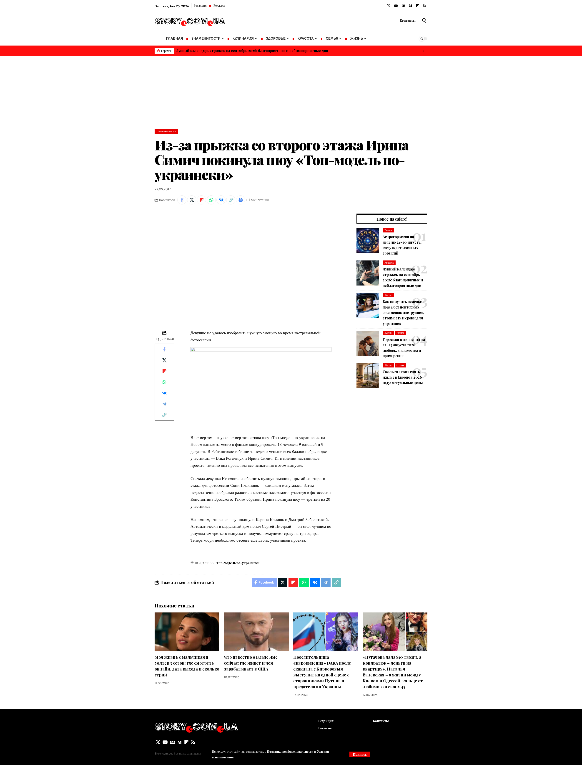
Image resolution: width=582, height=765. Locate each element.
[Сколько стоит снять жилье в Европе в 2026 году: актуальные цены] (367, 375)
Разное (388, 230)
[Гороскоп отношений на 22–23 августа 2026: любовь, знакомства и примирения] (367, 343)
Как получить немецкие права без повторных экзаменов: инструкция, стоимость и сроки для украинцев (403, 312)
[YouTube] (396, 6)
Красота (389, 262)
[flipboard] (417, 6)
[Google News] (403, 6)
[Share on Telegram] (164, 403)
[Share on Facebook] (181, 199)
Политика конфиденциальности (290, 751)
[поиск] (424, 20)
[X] (388, 6)
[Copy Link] (230, 199)
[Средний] (410, 6)
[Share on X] (191, 199)
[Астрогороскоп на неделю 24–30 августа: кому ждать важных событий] (367, 240)
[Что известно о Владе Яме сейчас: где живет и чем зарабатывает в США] (256, 631)
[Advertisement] (291, 90)
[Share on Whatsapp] (211, 199)
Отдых (400, 365)
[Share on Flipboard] (201, 199)
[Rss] (424, 6)
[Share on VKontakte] (221, 199)
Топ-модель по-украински (237, 563)
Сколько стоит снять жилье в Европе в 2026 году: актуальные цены (403, 377)
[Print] (240, 199)
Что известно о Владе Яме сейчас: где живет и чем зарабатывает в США (251, 663)
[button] (422, 50)
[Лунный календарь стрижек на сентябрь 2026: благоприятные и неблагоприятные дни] (367, 273)
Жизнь (388, 295)
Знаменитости (166, 131)
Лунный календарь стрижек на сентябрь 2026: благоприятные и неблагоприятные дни (252, 50)
